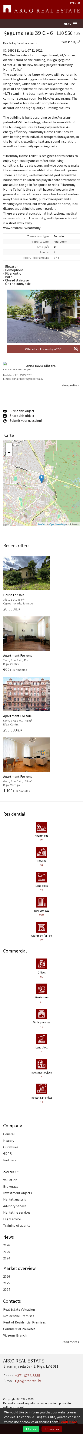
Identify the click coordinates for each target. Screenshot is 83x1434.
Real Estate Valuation (19, 1309)
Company (12, 1126)
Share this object (21, 415)
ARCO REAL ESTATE (41, 9)
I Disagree (52, 1429)
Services (11, 1171)
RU (78, 2)
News (8, 1237)
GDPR (7, 1153)
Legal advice (12, 1219)
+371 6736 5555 (27, 1375)
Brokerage (11, 1186)
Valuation (10, 1180)
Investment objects (17, 1193)
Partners (9, 1160)
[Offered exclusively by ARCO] (43, 316)
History (8, 1140)
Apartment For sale (22, 717)
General (9, 1134)
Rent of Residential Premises (24, 1322)
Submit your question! (25, 420)
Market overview (19, 1268)
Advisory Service (14, 1206)
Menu (67, 23)
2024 (6, 1258)
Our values (10, 1147)
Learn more (68, 1422)
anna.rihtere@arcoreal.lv (27, 379)
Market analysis (14, 1199)
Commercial (15, 951)
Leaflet (41, 524)
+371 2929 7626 (22, 375)
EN (74, 2)
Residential (14, 814)
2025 (6, 1252)
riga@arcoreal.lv (28, 1380)
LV (71, 2)
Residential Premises (18, 1316)
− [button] (9, 452)
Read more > (71, 1342)
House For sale (22, 596)
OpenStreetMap (57, 524)
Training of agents (16, 1225)
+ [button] (9, 446)
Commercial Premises (19, 1329)
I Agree (31, 1429)
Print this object (21, 411)
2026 (6, 1245)
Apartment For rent (22, 657)
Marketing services (16, 1212)
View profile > (70, 385)
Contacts (12, 1301)
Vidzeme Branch (15, 1335)
